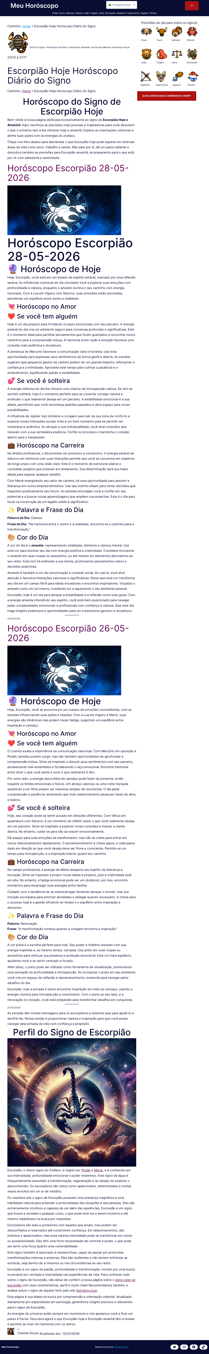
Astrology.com (86, 1290)
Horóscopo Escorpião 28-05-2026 (68, 173)
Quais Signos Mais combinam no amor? (166, 95)
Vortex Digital (121, 1347)
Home (26, 26)
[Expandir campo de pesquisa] (192, 5)
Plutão (86, 1170)
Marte (98, 1170)
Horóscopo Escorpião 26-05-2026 (68, 633)
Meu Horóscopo (34, 5)
